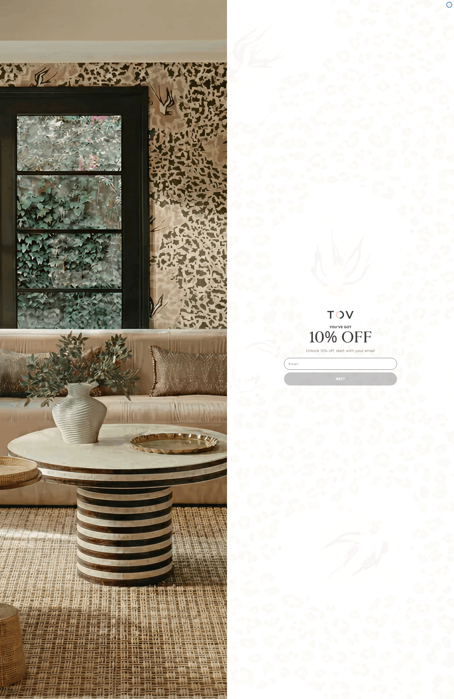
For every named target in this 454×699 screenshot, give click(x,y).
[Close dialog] (449, 4)
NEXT (340, 379)
